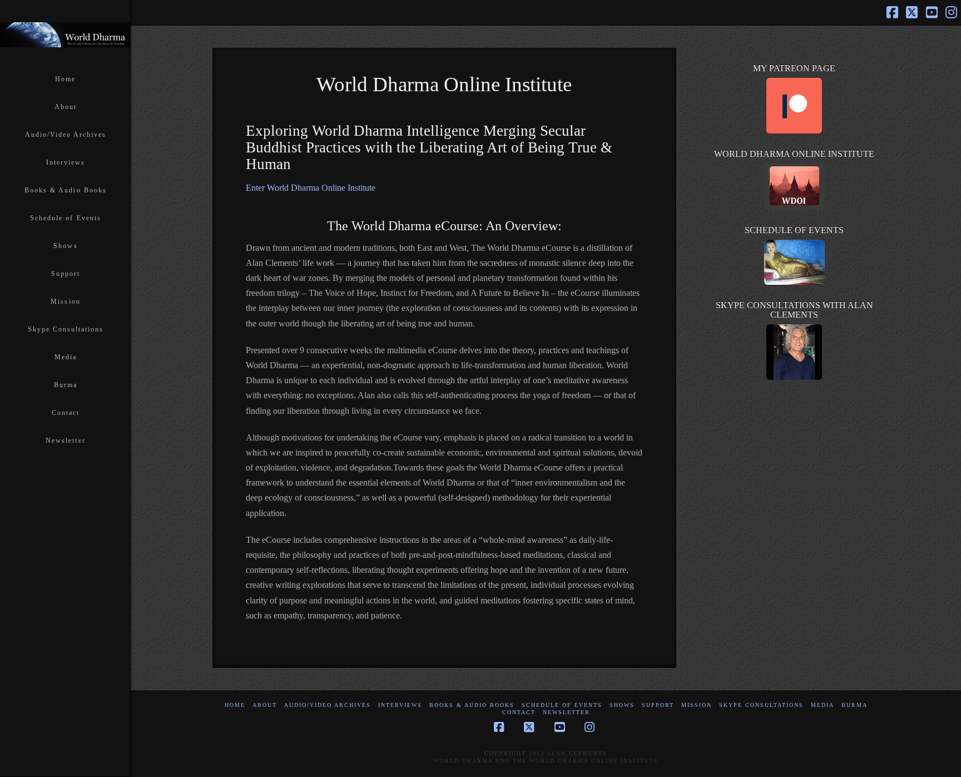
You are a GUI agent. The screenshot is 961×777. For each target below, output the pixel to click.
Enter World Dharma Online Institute (310, 187)
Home (235, 705)
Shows (622, 705)
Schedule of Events (562, 705)
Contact (519, 712)
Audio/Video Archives (327, 705)
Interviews (400, 705)
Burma (854, 705)
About (264, 705)
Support (658, 705)
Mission (696, 705)
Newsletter (566, 712)
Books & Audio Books (471, 705)
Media (822, 705)
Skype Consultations (761, 705)
